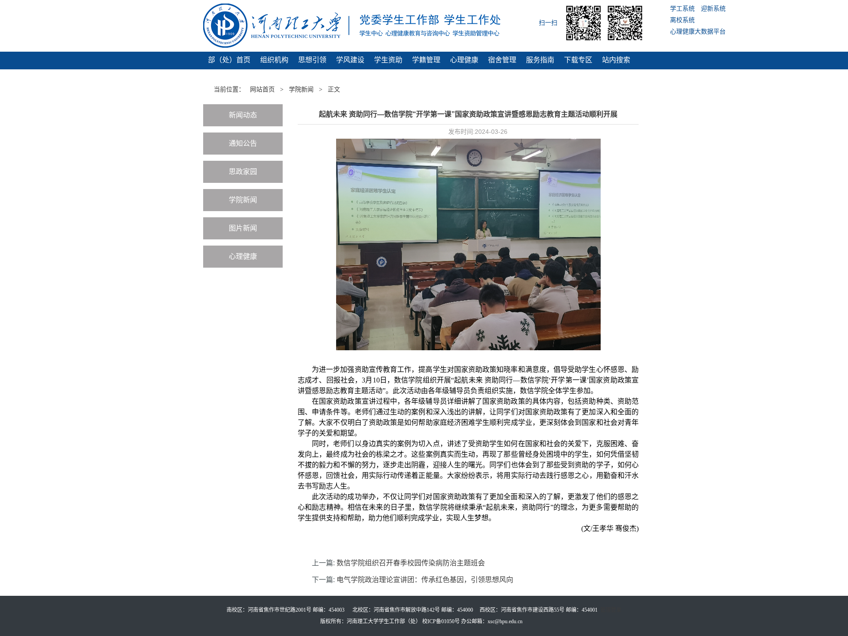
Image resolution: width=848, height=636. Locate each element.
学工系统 (682, 8)
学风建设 (350, 60)
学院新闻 (301, 89)
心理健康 (464, 60)
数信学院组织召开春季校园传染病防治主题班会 (411, 563)
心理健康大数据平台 (698, 31)
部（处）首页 (229, 60)
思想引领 (312, 60)
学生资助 (388, 60)
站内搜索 (616, 60)
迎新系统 (713, 8)
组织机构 (274, 60)
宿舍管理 (502, 60)
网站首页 (262, 89)
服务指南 (540, 60)
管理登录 (610, 610)
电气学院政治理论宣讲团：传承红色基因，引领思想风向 (425, 579)
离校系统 (682, 20)
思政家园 (243, 171)
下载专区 (578, 60)
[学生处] (357, 26)
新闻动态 (243, 115)
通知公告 (243, 143)
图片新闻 (243, 228)
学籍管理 (426, 60)
